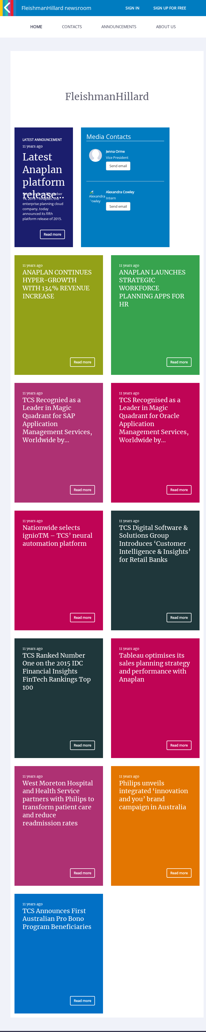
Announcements (118, 26)
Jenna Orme (115, 151)
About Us (166, 26)
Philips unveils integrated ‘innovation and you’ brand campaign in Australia (153, 795)
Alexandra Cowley (120, 191)
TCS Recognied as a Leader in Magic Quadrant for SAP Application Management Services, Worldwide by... (57, 420)
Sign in (132, 7)
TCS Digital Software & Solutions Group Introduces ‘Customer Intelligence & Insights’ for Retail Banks (155, 544)
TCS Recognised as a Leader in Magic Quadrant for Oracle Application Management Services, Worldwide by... (154, 420)
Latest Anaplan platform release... (44, 176)
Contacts (72, 26)
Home (36, 26)
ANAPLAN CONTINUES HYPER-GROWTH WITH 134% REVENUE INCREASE (57, 284)
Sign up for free (169, 7)
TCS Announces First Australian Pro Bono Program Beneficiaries (57, 919)
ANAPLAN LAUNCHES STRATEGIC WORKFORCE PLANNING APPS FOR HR (152, 288)
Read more (52, 234)
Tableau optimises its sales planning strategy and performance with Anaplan (154, 667)
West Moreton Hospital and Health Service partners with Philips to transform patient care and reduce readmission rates (58, 803)
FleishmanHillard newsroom (56, 8)
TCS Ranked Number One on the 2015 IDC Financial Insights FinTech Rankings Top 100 (57, 671)
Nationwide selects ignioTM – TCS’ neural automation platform (58, 536)
